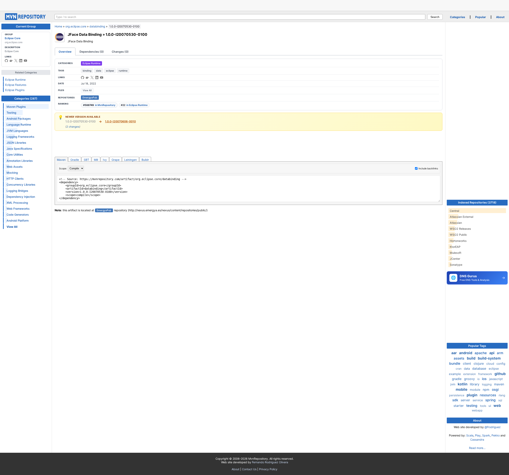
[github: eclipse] (6, 60)
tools (483, 405)
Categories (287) (25, 98)
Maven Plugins (16, 106)
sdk (455, 400)
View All (87, 90)
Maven (61, 159)
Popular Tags (477, 345)
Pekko (496, 435)
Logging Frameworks (20, 136)
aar (454, 353)
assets (459, 358)
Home (58, 26)
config (500, 363)
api (492, 353)
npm (486, 390)
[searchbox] (239, 17)
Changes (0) (120, 51)
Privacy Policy (268, 469)
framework (485, 374)
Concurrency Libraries (21, 184)
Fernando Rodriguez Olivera (270, 462)
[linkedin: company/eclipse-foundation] (20, 60)
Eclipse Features (15, 84)
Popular (480, 17)
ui (490, 406)
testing (472, 406)
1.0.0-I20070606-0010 (120, 121)
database (479, 368)
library (475, 384)
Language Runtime (19, 124)
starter (459, 406)
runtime (123, 70)
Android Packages (19, 118)
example (455, 374)
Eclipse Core (12, 38)
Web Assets (15, 166)
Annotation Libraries (20, 160)
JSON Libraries (16, 142)
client (467, 363)
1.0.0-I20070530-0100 (126, 34)
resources (488, 395)
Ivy (105, 159)
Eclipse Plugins (14, 90)
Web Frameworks (18, 208)
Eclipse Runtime (15, 79)
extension (470, 374)
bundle (455, 363)
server (466, 400)
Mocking (12, 172)
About (500, 17)
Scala (469, 435)
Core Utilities (15, 154)
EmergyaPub (90, 97)
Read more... (477, 448)
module (475, 390)
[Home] (26, 19)
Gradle (74, 159)
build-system (489, 358)
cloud (490, 363)
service (478, 400)
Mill (96, 159)
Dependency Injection (21, 196)
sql (500, 400)
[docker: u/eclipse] (11, 60)
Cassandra (477, 439)
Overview (65, 51)
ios (485, 379)
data (98, 70)
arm (500, 353)
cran (459, 368)
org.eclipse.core (75, 26)
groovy (470, 379)
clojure (479, 363)
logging (487, 384)
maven (499, 384)
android (466, 353)
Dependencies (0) (92, 51)
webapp (477, 410)
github (500, 374)
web (497, 405)
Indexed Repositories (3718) (477, 202)
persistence (457, 395)
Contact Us (249, 469)
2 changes (72, 126)
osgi (495, 390)
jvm (453, 384)
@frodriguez (493, 427)
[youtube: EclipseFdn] (25, 60)
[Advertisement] (254, 5)
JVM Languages (17, 130)
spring (491, 400)
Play (478, 435)
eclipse (110, 70)
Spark (486, 435)
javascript (496, 379)
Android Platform (18, 220)
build (471, 358)
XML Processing (17, 202)
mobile (462, 389)
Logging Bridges (17, 190)
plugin (472, 395)
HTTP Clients (15, 178)
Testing (11, 112)
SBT (86, 159)
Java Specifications (19, 148)
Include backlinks (428, 168)
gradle (457, 379)
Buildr (145, 159)
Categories (457, 17)
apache (481, 353)
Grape (115, 159)
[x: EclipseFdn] (15, 60)
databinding (97, 26)
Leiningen (130, 159)
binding (87, 70)
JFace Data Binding (85, 34)
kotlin (463, 384)
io (478, 379)
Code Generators (18, 214)
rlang (502, 395)
